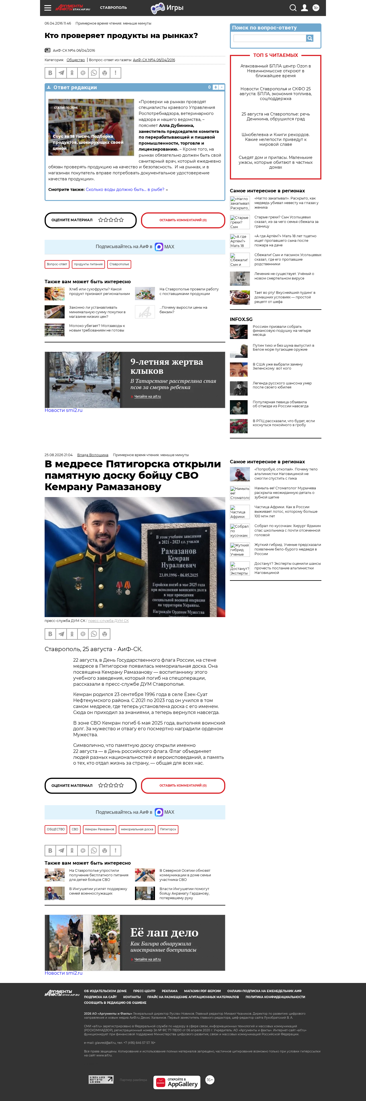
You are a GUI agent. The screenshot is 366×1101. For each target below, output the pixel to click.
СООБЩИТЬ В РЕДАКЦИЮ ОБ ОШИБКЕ (115, 1003)
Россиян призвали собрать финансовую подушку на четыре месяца (282, 331)
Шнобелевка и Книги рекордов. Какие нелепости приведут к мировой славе (276, 139)
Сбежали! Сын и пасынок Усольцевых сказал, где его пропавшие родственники (287, 259)
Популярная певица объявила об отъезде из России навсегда (281, 404)
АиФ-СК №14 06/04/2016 (154, 60)
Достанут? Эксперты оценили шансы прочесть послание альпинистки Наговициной (287, 568)
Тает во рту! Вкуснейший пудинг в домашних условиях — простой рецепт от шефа (284, 297)
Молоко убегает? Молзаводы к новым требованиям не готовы (97, 328)
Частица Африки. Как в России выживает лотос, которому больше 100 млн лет (285, 511)
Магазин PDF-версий (202, 991)
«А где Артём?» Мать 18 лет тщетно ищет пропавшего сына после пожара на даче (285, 240)
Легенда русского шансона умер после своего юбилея (282, 385)
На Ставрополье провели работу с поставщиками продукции (189, 291)
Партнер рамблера (133, 1080)
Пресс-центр (144, 991)
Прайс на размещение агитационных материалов (193, 997)
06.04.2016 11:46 (58, 23)
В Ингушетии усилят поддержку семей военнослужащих (98, 891)
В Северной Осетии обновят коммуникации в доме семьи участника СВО (185, 875)
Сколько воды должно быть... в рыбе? (125, 189)
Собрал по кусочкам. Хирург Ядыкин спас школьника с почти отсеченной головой (287, 530)
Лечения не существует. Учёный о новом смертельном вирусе (284, 276)
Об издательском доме (105, 991)
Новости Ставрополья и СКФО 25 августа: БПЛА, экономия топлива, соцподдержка (276, 94)
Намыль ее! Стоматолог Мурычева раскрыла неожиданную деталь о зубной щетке (285, 492)
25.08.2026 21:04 (59, 455)
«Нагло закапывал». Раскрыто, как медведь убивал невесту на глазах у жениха (286, 203)
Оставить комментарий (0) (183, 220)
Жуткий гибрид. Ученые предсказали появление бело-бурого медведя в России (287, 549)
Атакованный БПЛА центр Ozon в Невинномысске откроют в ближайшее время (275, 71)
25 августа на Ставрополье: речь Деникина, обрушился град (276, 116)
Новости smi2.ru (64, 410)
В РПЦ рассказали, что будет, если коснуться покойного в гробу (284, 423)
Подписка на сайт (100, 997)
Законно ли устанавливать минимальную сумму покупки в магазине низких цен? (97, 312)
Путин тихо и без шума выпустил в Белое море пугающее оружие (283, 348)
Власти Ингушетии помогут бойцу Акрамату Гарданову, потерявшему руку (185, 893)
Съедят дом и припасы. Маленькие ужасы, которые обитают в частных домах (276, 162)
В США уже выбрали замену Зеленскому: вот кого (278, 366)
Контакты (132, 997)
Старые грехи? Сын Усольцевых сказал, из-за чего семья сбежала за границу (286, 221)
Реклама (170, 991)
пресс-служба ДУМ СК (108, 621)
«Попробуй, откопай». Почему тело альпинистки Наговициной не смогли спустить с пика (286, 473)
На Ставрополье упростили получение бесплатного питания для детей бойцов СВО (98, 875)
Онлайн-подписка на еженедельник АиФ (264, 991)
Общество (76, 60)
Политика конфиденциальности (275, 997)
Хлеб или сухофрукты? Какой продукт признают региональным (99, 291)
